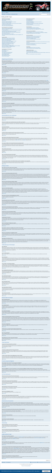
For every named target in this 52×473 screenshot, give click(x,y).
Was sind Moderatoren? (29, 20)
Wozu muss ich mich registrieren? (6, 19)
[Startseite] (26, 6)
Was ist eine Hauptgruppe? (29, 24)
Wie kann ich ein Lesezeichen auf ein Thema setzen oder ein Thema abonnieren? (36, 43)
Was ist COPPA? (4, 20)
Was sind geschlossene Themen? (6, 55)
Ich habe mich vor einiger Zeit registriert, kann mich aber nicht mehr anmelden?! (12, 23)
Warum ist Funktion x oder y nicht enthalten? (31, 51)
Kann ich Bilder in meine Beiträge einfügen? (7, 52)
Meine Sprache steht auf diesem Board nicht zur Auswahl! (9, 31)
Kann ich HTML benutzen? (5, 50)
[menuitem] (7, 12)
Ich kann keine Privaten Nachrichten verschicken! (32, 27)
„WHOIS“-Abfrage (16, 448)
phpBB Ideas (41, 442)
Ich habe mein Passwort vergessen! (6, 24)
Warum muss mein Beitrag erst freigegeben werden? (8, 46)
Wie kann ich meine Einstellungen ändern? (7, 28)
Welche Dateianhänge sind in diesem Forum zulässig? (33, 47)
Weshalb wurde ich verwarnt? (5, 44)
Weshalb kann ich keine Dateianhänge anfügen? (8, 43)
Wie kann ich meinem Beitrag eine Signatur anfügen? (8, 39)
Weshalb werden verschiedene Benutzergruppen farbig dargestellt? (34, 23)
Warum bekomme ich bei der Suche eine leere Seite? (32, 37)
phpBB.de (14, 438)
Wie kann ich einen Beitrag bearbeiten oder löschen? (8, 38)
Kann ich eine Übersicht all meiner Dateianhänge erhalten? (33, 48)
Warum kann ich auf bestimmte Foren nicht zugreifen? (8, 42)
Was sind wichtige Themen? (5, 54)
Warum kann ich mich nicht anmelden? (6, 22)
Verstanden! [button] (46, 471)
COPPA (47, 80)
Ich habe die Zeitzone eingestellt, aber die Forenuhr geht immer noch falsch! (11, 30)
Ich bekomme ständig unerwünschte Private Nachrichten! (33, 28)
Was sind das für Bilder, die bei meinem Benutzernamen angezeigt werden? (11, 32)
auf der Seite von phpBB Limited (38, 437)
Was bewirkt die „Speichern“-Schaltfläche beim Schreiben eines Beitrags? (11, 45)
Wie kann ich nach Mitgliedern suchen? (31, 38)
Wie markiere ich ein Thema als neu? (6, 47)
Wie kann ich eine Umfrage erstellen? (6, 40)
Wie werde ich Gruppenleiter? (30, 22)
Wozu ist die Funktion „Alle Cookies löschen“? (7, 25)
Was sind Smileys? (4, 51)
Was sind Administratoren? (29, 19)
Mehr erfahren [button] (37, 471)
